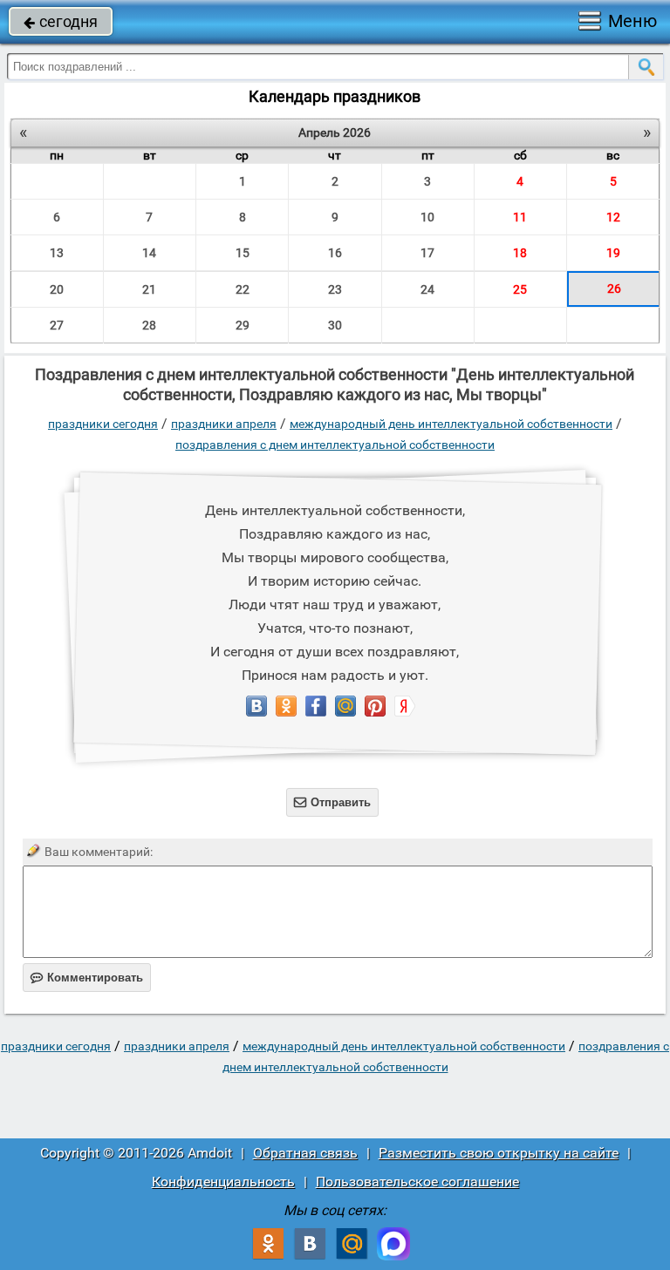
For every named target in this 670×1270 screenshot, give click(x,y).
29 (243, 325)
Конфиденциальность (223, 1181)
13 (57, 253)
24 (427, 289)
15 (243, 253)
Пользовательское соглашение (417, 1181)
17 (427, 253)
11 (520, 217)
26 (614, 288)
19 (613, 253)
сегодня (61, 21)
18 (520, 253)
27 (57, 325)
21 (149, 289)
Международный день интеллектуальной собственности (451, 424)
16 (335, 253)
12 (613, 217)
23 (335, 289)
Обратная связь (305, 1152)
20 (57, 289)
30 (335, 325)
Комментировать (87, 977)
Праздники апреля (224, 424)
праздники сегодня (103, 424)
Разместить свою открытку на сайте (499, 1152)
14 (149, 253)
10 (427, 217)
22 (243, 289)
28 (149, 325)
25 (520, 289)
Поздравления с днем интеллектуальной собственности (335, 445)
